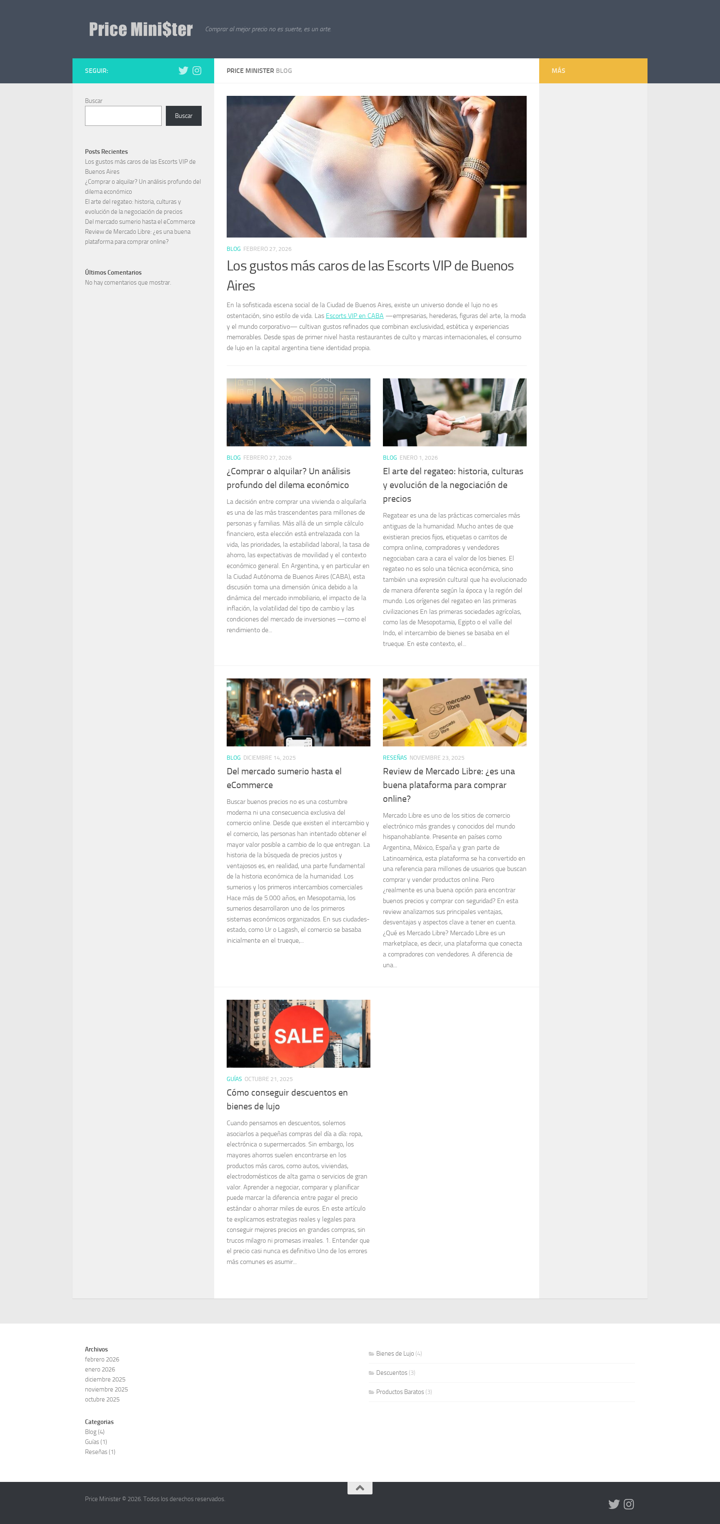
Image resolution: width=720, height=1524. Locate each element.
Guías (234, 1079)
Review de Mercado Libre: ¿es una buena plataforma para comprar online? (449, 785)
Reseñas (395, 757)
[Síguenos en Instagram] (197, 70)
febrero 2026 (102, 1359)
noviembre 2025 (106, 1389)
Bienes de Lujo (395, 1353)
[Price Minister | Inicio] (141, 29)
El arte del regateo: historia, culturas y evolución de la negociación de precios (453, 485)
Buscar (93, 101)
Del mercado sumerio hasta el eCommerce (140, 221)
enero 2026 (100, 1369)
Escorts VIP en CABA (355, 316)
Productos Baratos (400, 1392)
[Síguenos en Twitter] (183, 70)
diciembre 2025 (105, 1379)
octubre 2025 (102, 1399)
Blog (234, 249)
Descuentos (392, 1372)
